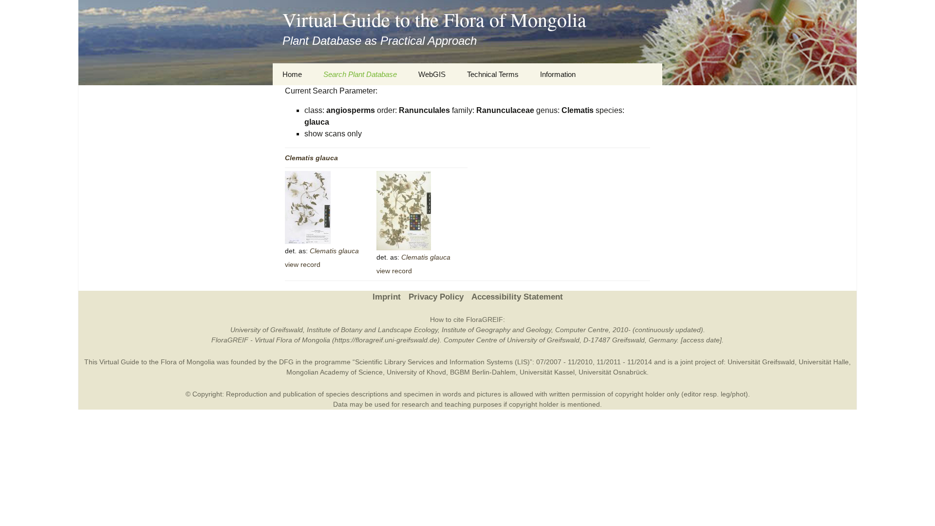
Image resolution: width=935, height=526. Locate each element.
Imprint (387, 296)
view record (302, 264)
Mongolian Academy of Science (334, 372)
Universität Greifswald (761, 362)
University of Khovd (416, 372)
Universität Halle (824, 362)
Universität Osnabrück (613, 372)
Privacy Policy (436, 296)
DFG (286, 362)
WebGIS (432, 74)
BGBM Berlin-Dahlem (483, 372)
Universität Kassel (547, 372)
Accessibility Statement (517, 296)
